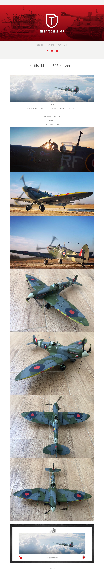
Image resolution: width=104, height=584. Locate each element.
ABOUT (40, 45)
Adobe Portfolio (53, 578)
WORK (51, 45)
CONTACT (62, 45)
